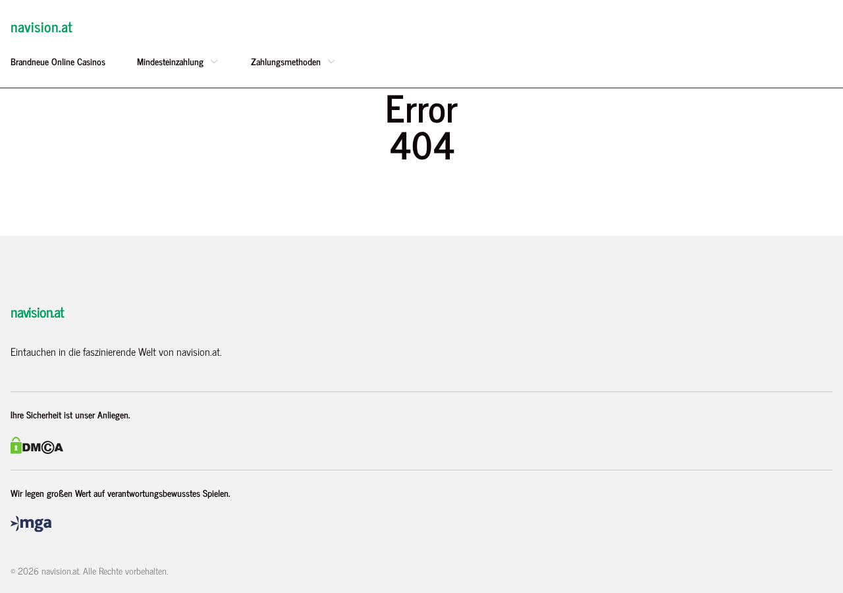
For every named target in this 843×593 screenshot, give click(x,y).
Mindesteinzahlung (170, 61)
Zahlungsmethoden (286, 61)
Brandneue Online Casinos (58, 61)
